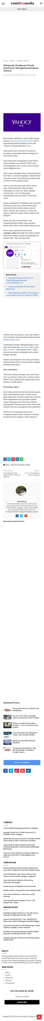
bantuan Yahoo (14, 340)
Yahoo (28, 146)
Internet (14, 465)
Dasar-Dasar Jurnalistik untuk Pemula (19, 886)
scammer (11, 350)
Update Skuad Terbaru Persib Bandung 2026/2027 (21, 939)
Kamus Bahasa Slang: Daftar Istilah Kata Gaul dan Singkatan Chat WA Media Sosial (21, 869)
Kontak (7, 975)
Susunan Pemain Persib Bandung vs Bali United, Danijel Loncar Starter (21, 926)
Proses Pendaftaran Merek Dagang (32, 474)
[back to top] (39, 1017)
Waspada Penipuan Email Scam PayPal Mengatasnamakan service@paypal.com (20, 280)
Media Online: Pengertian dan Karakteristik (22, 890)
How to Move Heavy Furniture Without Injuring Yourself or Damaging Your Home (20, 855)
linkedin (29, 512)
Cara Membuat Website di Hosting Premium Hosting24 (18, 881)
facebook (9, 512)
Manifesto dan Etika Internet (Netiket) (24, 742)
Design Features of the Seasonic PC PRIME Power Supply (19, 833)
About (7, 972)
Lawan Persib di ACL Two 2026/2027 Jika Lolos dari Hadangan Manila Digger (21, 920)
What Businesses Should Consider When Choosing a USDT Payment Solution (21, 840)
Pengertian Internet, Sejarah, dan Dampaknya (26, 709)
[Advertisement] (22, 36)
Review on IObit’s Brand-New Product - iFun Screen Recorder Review (25, 725)
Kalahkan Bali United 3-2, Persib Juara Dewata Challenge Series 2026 (20, 914)
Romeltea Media (22, 1016)
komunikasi (24, 347)
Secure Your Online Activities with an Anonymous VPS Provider (26, 717)
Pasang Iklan (9, 983)
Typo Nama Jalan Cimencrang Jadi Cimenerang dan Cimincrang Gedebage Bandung (21, 847)
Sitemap (8, 980)
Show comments (22, 762)
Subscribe (22, 1002)
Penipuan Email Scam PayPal (21, 141)
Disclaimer (9, 978)
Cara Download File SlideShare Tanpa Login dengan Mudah (25, 734)
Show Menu (22, 9)
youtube (35, 512)
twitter (15, 512)
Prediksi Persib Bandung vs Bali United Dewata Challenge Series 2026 (21, 932)
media (15, 193)
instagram (22, 512)
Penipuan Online (23, 465)
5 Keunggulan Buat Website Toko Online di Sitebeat (11, 475)
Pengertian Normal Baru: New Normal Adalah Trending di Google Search (24, 750)
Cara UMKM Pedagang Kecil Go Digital (20, 828)
